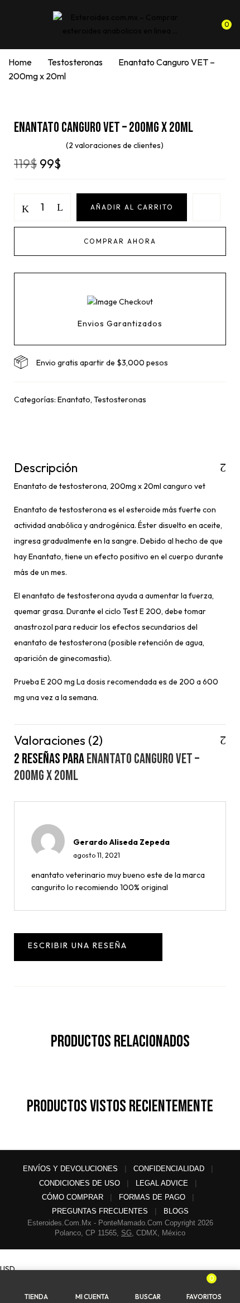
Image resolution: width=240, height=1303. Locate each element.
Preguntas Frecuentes (100, 1211)
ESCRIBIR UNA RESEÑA (88, 947)
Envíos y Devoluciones (70, 1168)
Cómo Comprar (72, 1197)
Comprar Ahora (120, 241)
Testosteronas (75, 62)
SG (126, 1233)
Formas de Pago (152, 1197)
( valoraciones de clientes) (115, 145)
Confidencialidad (168, 1168)
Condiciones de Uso (79, 1183)
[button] (222, 22)
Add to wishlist (206, 207)
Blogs (176, 1211)
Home (20, 62)
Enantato (73, 399)
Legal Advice (162, 1183)
